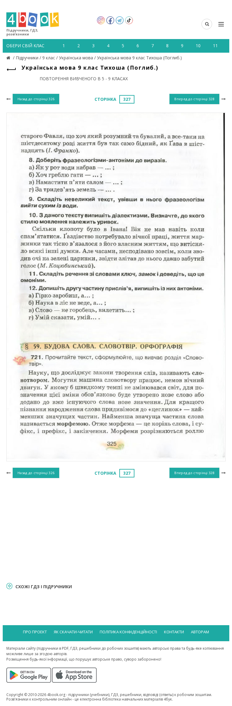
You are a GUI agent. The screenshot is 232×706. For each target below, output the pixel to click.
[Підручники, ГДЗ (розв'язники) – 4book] (9, 58)
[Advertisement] (116, 529)
